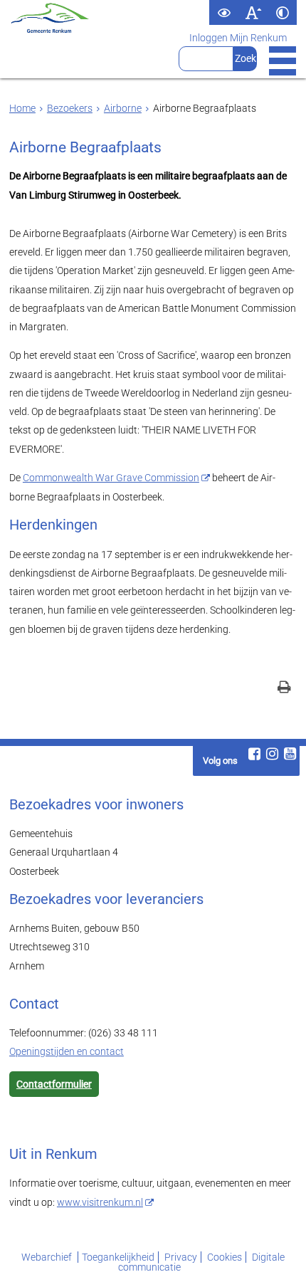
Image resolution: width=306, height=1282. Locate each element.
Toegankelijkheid (118, 1257)
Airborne (123, 108)
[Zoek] (245, 58)
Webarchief (47, 1257)
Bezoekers (70, 108)
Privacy (180, 1257)
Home (22, 108)
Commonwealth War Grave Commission (111, 477)
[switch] (223, 12)
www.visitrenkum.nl (100, 1202)
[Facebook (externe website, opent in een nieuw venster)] (254, 754)
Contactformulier (54, 1084)
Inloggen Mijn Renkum (238, 38)
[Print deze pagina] (284, 689)
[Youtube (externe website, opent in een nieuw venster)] (289, 754)
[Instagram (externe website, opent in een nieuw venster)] (272, 754)
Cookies (224, 1257)
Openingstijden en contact (66, 1051)
